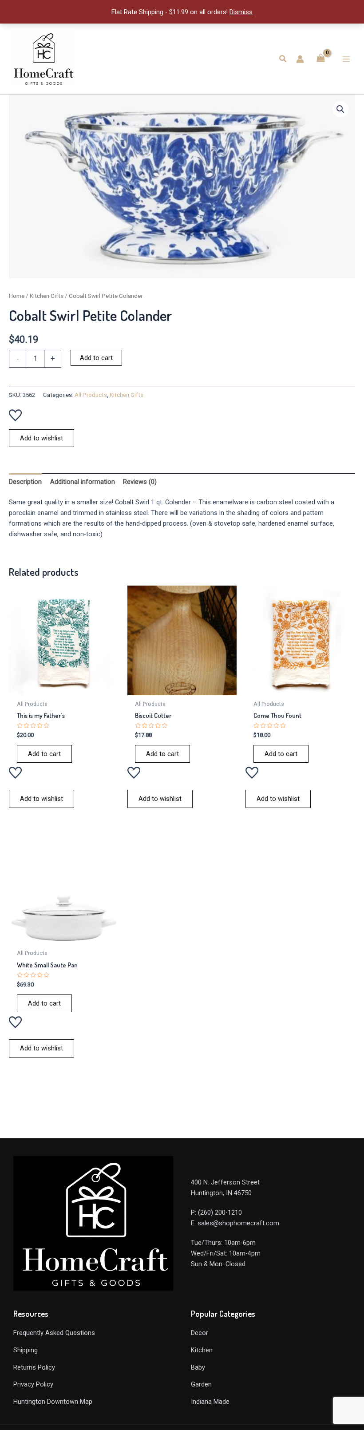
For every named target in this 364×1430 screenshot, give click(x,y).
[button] (283, 58)
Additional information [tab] (82, 482)
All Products (91, 395)
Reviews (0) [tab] (140, 482)
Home (16, 296)
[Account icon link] (300, 59)
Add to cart (96, 358)
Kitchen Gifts (46, 296)
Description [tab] (25, 482)
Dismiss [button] (241, 12)
